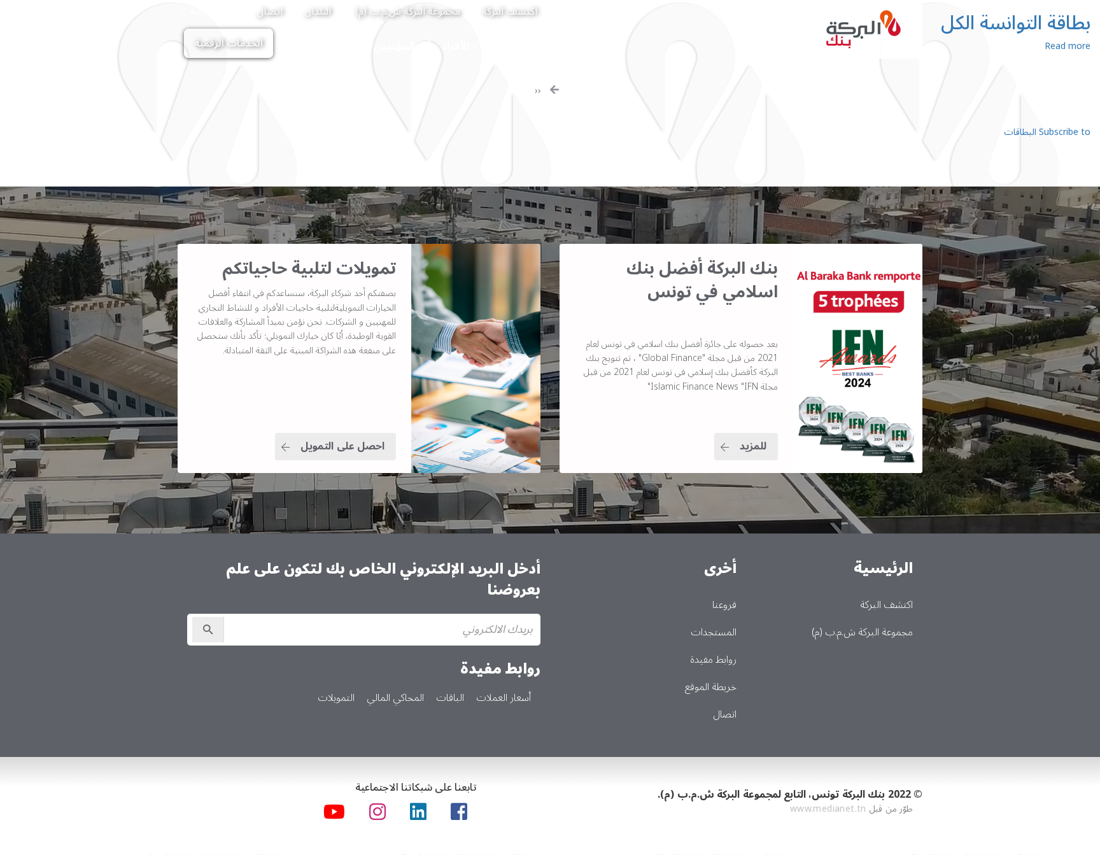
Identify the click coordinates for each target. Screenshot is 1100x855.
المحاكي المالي (395, 698)
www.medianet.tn (828, 809)
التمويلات (336, 698)
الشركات (326, 46)
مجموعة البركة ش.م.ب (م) (407, 11)
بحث (242, 7)
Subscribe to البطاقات (1047, 132)
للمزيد (753, 446)
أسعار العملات (503, 698)
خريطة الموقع (711, 687)
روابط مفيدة (713, 659)
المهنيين (393, 46)
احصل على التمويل (342, 446)
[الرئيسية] (863, 29)
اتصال (270, 11)
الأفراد (455, 46)
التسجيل (208, 629)
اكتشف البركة (509, 11)
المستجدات (714, 632)
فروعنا (724, 605)
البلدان (317, 11)
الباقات (450, 698)
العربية (202, 11)
